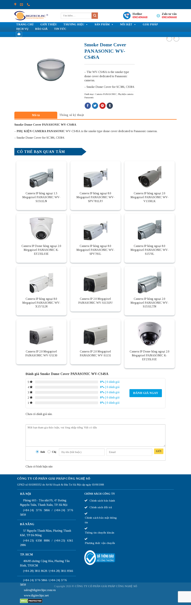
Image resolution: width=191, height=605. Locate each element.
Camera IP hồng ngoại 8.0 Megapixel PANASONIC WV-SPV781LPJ (95, 197)
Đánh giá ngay (145, 393)
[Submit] (95, 15)
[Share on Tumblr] (110, 106)
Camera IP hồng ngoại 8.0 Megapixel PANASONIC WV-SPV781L (95, 249)
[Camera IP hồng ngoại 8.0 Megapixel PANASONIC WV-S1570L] (149, 228)
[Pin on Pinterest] (102, 106)
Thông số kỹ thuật (71, 114)
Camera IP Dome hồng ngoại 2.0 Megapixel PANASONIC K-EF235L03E (41, 249)
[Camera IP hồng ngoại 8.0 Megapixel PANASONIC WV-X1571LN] (41, 280)
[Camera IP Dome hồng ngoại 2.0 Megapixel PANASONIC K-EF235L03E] (41, 228)
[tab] (35, 115)
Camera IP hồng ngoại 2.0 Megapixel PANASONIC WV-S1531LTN (150, 302)
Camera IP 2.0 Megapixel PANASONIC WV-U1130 (41, 353)
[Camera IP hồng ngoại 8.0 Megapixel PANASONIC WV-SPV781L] (95, 228)
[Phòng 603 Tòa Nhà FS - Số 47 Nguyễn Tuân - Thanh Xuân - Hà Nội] (15, 4)
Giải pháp (150, 24)
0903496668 (139, 17)
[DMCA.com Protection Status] (31, 600)
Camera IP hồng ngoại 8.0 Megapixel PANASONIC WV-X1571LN (41, 302)
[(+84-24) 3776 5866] (28, 4)
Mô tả (36, 115)
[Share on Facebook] (88, 106)
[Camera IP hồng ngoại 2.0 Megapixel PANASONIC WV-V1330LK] (149, 175)
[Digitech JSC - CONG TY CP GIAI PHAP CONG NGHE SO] (31, 15)
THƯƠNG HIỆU (73, 24)
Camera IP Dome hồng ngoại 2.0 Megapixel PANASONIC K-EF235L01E (149, 355)
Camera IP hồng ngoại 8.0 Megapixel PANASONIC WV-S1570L (150, 249)
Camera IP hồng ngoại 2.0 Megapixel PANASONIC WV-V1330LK (150, 197)
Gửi (158, 451)
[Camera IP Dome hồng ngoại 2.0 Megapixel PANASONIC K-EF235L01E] (149, 333)
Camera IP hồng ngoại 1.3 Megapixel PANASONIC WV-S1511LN (41, 197)
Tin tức (60, 28)
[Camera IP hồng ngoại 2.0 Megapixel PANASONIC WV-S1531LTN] (149, 280)
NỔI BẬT (126, 24)
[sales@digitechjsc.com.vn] (21, 4)
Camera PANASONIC (106, 94)
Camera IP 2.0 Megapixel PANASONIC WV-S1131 (95, 353)
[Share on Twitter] (95, 106)
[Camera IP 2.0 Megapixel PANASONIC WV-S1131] (95, 333)
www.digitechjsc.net (36, 595)
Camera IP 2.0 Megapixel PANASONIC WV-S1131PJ (95, 300)
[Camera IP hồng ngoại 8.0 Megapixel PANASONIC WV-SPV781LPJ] (95, 175)
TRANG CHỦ (25, 24)
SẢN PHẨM (102, 24)
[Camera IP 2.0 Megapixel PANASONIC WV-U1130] (41, 333)
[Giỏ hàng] (19, 34)
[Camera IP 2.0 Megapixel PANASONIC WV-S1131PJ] (95, 280)
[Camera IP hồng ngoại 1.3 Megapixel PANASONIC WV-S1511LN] (41, 175)
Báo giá (41, 28)
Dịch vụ (22, 28)
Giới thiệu (48, 24)
